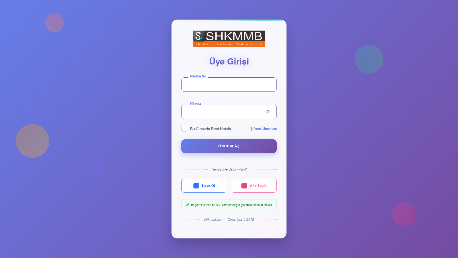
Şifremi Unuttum (263, 128)
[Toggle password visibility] (267, 112)
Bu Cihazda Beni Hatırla (210, 128)
